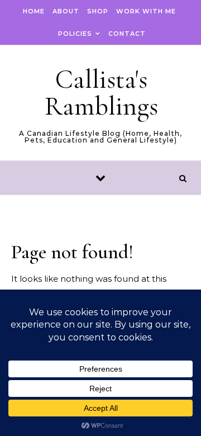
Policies (75, 33)
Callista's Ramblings (101, 92)
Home (34, 11)
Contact (127, 33)
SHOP (97, 11)
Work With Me (146, 11)
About (65, 11)
